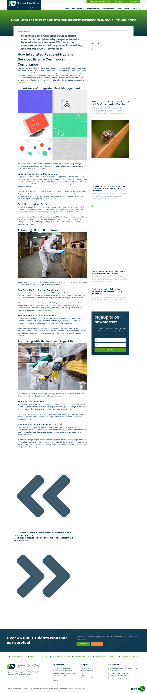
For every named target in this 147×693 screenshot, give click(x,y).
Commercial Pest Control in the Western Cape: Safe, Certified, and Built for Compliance (109, 188)
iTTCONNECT (71, 688)
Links (83, 688)
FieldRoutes (48, 310)
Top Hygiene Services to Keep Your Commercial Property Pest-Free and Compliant (107, 291)
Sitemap (78, 688)
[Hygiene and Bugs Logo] (23, 3)
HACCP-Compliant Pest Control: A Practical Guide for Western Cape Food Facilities (110, 103)
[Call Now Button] (142, 689)
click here (21, 82)
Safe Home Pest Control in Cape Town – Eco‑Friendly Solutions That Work (108, 272)
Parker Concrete (53, 199)
